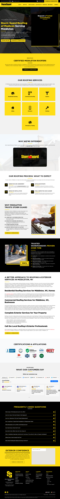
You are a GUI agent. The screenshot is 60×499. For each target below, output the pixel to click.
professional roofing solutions (8, 34)
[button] (1, 390)
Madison (10, 19)
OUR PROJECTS (39, 4)
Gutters (16, 477)
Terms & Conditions (52, 494)
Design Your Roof (49, 475)
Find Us (27, 475)
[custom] (5, 492)
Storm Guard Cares (29, 481)
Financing (27, 483)
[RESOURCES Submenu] (53, 4)
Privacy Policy (46, 494)
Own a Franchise (39, 474)
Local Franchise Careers (39, 476)
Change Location (17, 1)
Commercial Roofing (19, 475)
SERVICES (25, 4)
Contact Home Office (30, 480)
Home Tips (49, 481)
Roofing (48, 478)
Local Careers (38, 478)
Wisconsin (6, 19)
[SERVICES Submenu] (27, 4)
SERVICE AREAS (31, 4)
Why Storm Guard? (50, 484)
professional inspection (21, 186)
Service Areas (28, 474)
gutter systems (49, 94)
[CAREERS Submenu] (58, 4)
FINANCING (45, 4)
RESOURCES (50, 4)
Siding (16, 478)
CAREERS (56, 4)
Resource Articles (49, 477)
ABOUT (19, 4)
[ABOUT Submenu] (22, 4)
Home (2, 19)
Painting (17, 481)
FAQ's (47, 474)
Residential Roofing (19, 474)
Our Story (27, 477)
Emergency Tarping (19, 483)
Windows (17, 480)
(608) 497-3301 (40, 1)
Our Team (28, 478)
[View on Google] (3, 387)
